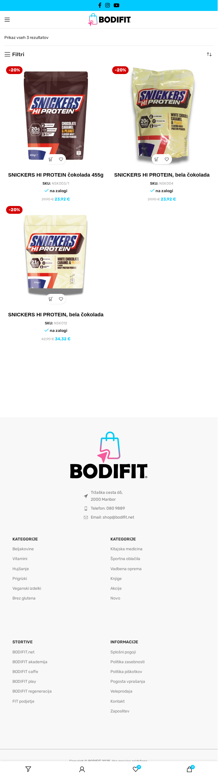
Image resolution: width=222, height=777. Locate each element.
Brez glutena (24, 598)
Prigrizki (19, 578)
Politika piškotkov (126, 671)
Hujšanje (20, 568)
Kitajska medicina (126, 549)
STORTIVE (22, 642)
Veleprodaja (121, 691)
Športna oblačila (125, 558)
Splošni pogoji (123, 652)
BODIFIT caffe (25, 671)
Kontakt (117, 701)
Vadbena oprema (126, 568)
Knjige (116, 578)
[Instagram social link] (107, 5)
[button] (51, 159)
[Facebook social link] (99, 5)
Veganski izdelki (26, 588)
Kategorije (25, 539)
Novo (115, 598)
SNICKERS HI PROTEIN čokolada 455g (55, 175)
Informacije (124, 642)
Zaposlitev (120, 711)
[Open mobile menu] (7, 19)
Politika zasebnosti (127, 661)
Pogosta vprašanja (127, 681)
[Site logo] (109, 19)
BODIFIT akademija (29, 661)
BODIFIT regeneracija (32, 691)
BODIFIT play (24, 681)
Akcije (116, 588)
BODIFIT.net (23, 652)
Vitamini (19, 558)
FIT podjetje (23, 701)
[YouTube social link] (116, 5)
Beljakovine (23, 549)
